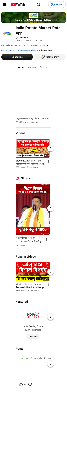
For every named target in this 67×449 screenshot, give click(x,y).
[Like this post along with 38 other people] (21, 384)
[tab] (20, 67)
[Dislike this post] (30, 384)
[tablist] (33, 67)
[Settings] (45, 4)
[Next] (50, 148)
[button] (46, 67)
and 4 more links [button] (44, 50)
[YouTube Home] (18, 4)
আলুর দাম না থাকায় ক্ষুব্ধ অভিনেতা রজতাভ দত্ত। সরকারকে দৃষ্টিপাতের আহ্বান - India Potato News (33, 118)
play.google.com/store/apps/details (20, 50)
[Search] (38, 4)
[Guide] (5, 4)
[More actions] (48, 161)
